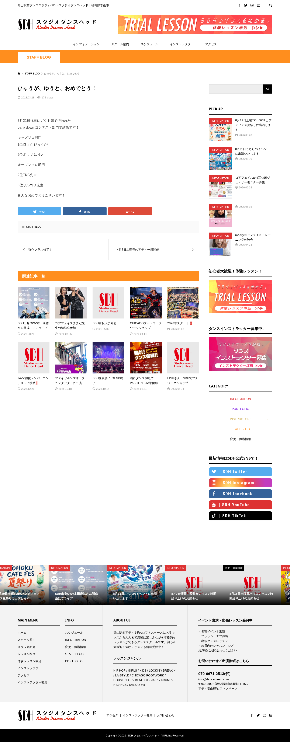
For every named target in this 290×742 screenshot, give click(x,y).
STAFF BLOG (39, 57)
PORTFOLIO (240, 409)
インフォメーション (86, 44)
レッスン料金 (26, 654)
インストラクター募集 (32, 682)
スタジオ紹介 (26, 647)
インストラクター (182, 44)
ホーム (22, 632)
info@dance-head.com (213, 679)
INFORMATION (240, 399)
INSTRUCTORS (240, 419)
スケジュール (149, 44)
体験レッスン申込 (29, 661)
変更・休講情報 (240, 439)
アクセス (211, 44)
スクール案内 (120, 44)
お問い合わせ (166, 715)
